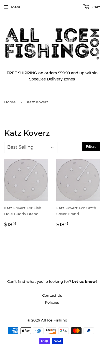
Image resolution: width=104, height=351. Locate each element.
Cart (95, 7)
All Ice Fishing (54, 320)
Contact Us (52, 295)
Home (10, 102)
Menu (16, 7)
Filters (91, 146)
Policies (52, 302)
